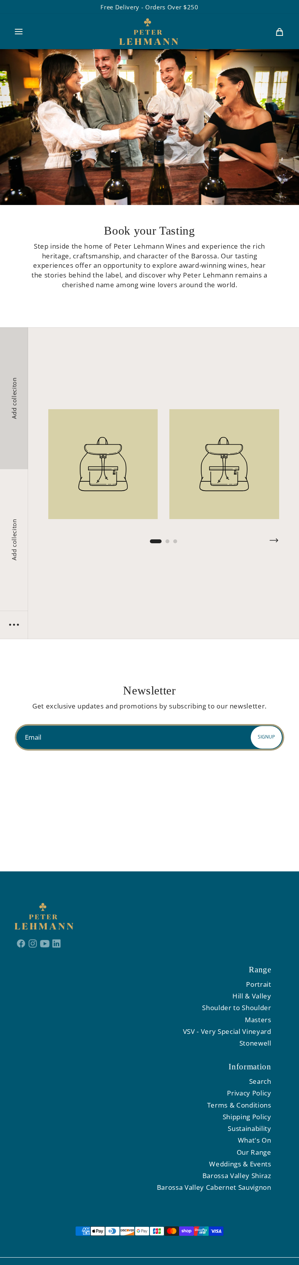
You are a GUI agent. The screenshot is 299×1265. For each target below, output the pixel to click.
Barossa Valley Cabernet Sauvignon (214, 1187)
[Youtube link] (45, 943)
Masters (258, 1019)
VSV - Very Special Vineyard (227, 1031)
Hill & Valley (251, 995)
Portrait (258, 984)
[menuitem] (279, 32)
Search (260, 1081)
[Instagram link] (33, 943)
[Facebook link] (21, 943)
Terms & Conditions (239, 1105)
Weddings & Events (240, 1163)
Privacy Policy (249, 1092)
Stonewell (255, 1043)
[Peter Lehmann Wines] (149, 31)
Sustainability (249, 1128)
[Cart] (279, 32)
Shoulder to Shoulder (236, 1007)
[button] (19, 31)
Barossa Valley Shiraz (236, 1175)
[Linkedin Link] (57, 943)
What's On (254, 1140)
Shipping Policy (247, 1116)
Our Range (254, 1152)
